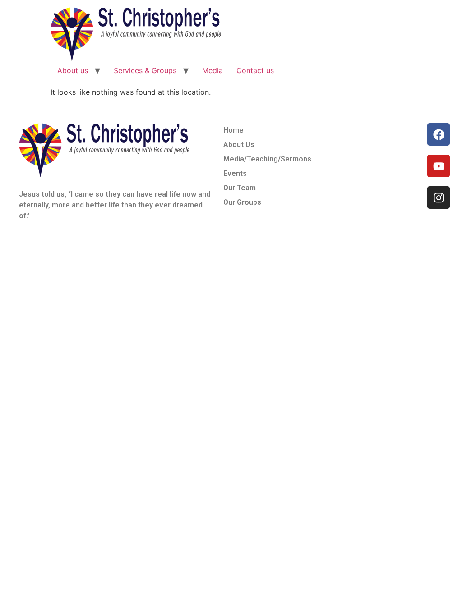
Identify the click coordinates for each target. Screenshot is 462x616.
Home (233, 130)
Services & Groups (145, 70)
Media (212, 70)
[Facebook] (438, 134)
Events (235, 173)
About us (72, 70)
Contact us (255, 70)
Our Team (239, 188)
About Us (238, 144)
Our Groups (242, 202)
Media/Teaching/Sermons (267, 159)
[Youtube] (438, 166)
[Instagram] (438, 197)
